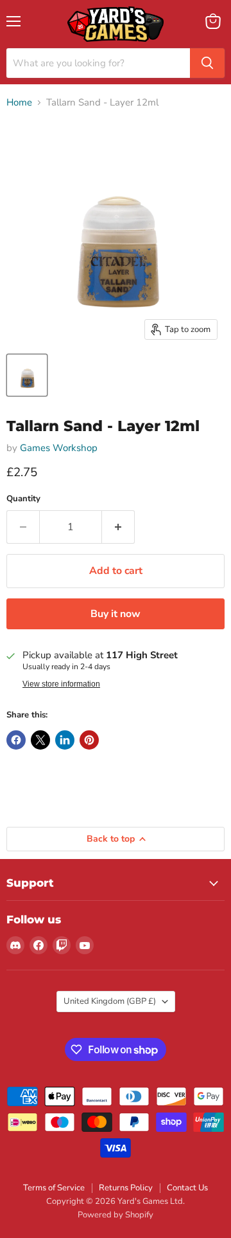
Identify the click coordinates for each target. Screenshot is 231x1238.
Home (19, 102)
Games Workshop (59, 447)
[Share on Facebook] (16, 740)
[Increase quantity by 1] (118, 527)
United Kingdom (110, 1001)
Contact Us (187, 1188)
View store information (61, 683)
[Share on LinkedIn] (64, 740)
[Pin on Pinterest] (89, 740)
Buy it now (115, 614)
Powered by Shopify (115, 1215)
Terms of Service (54, 1188)
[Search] (207, 63)
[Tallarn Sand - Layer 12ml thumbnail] (27, 375)
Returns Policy (126, 1188)
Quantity (23, 499)
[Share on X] (40, 740)
